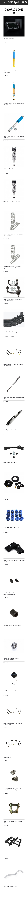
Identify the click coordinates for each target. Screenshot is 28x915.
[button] (4, 2)
